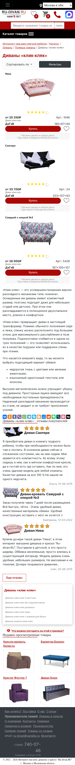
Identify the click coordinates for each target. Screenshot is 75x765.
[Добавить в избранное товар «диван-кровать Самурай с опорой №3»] (67, 272)
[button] (18, 34)
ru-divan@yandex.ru (26, 735)
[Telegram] (29, 417)
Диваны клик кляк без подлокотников (25, 602)
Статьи (51, 711)
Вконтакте (48, 735)
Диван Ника (34, 530)
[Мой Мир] (44, 417)
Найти (59, 25)
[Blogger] (39, 417)
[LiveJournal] (58, 417)
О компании (13, 721)
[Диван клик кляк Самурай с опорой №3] (37, 232)
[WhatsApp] (24, 417)
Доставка (29, 711)
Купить (33, 128)
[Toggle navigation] (8, 4)
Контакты (29, 721)
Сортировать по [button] (18, 64)
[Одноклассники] (10, 417)
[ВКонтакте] (5, 417)
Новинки (43, 721)
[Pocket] (63, 417)
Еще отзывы (14, 577)
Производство (43, 726)
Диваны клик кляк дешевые (20, 607)
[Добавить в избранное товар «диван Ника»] (67, 128)
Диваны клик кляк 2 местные (20, 598)
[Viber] (19, 417)
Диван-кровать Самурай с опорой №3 (42, 495)
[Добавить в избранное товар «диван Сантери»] (67, 200)
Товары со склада (40, 731)
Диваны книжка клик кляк (19, 621)
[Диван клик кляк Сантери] (37, 161)
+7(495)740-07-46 (57, 14)
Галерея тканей (15, 731)
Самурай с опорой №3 (19, 217)
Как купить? (13, 711)
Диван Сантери (37, 433)
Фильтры (55, 64)
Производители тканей (21, 716)
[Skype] (34, 417)
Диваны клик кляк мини (17, 612)
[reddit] (49, 417)
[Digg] (68, 417)
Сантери (10, 145)
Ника (8, 73)
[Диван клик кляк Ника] (37, 89)
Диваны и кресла (51, 716)
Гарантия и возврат (18, 726)
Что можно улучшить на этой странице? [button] (37, 630)
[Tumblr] (14, 417)
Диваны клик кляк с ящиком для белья (25, 616)
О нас (41, 711)
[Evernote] (53, 417)
